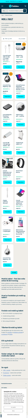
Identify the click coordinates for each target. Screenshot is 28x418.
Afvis (13, 411)
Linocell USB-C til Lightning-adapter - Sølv (6, 144)
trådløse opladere (18, 332)
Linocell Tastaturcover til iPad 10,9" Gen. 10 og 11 (19, 202)
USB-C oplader (6, 370)
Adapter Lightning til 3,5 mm (5, 202)
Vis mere (14, 272)
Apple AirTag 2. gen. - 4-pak (19, 56)
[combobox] (18, 11)
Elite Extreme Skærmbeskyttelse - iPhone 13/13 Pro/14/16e (20, 232)
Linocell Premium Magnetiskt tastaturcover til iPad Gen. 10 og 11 (20, 87)
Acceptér (13, 407)
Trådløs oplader (7, 375)
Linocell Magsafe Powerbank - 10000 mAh (7, 116)
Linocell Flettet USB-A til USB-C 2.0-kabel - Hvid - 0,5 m (7, 57)
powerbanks (4, 334)
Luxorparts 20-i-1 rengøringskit (7, 230)
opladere (9, 332)
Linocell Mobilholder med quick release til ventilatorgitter (7, 173)
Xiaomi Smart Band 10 (19, 171)
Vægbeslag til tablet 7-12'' (19, 143)
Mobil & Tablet (8, 15)
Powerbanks (6, 372)
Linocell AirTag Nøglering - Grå (7, 258)
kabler (10, 334)
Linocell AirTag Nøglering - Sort (7, 85)
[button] (2, 6)
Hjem (2, 15)
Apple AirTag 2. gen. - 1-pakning (20, 115)
